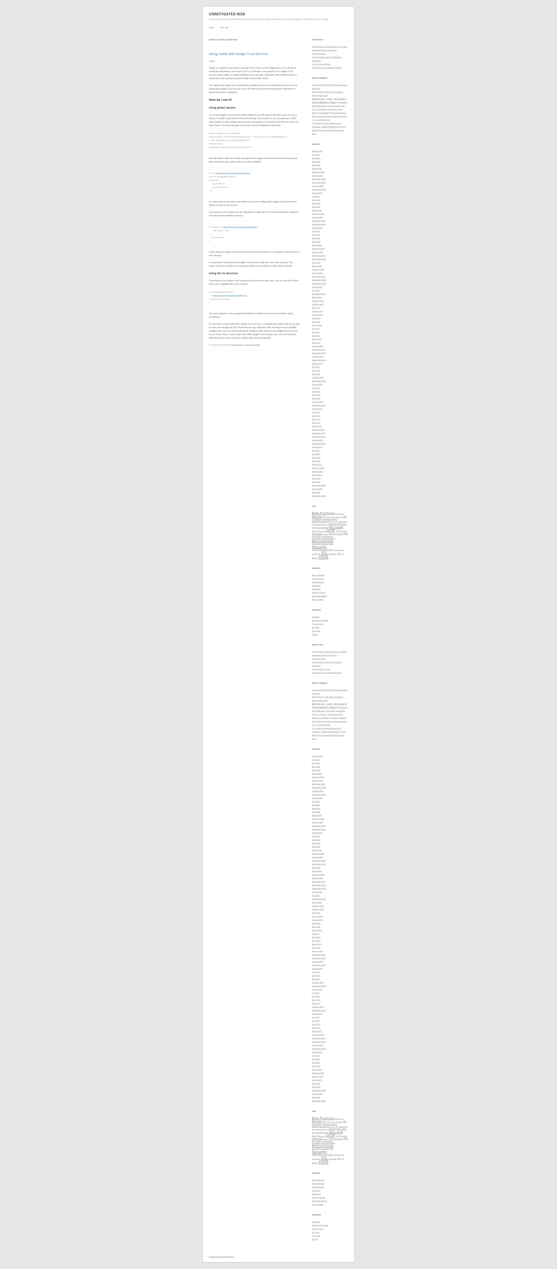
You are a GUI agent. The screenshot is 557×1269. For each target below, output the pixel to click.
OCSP (330, 530)
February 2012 (318, 468)
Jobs (344, 524)
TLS (339, 553)
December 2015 (318, 349)
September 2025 (319, 189)
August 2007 (317, 489)
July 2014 (315, 388)
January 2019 (317, 311)
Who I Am (224, 27)
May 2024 (316, 238)
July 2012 (315, 450)
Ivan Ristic (316, 585)
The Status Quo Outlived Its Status (327, 67)
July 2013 (315, 412)
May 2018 (316, 321)
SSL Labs (315, 627)
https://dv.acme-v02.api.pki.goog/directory (233, 173)
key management (320, 527)
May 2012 (316, 457)
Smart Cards (339, 550)
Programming (327, 536)
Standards (332, 554)
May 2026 (316, 161)
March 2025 (317, 210)
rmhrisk (315, 85)
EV (337, 521)
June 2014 (316, 391)
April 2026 (316, 165)
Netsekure (316, 589)
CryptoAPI (316, 519)
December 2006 (318, 496)
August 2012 (317, 447)
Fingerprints (343, 521)
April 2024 (316, 241)
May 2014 (316, 395)
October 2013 (317, 402)
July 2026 (315, 154)
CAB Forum (330, 517)
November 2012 (319, 436)
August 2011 (317, 475)
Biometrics (339, 514)
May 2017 (316, 332)
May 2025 (316, 203)
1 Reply (212, 61)
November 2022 (319, 280)
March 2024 (317, 245)
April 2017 (316, 335)
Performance (336, 534)
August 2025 (317, 193)
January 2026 (317, 175)
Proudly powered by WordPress (221, 1257)
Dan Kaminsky (318, 578)
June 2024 (316, 234)
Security (319, 546)
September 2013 (319, 405)
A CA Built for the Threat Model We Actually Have (329, 130)
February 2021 (318, 301)
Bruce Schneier (318, 575)
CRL (344, 516)
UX (343, 554)
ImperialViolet (318, 582)
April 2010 (316, 482)
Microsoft (336, 527)
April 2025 (316, 207)
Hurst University (319, 53)
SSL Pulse (316, 631)
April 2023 (316, 262)
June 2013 (316, 415)
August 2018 (317, 314)
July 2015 (315, 367)
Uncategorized (236, 345)
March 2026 (317, 168)
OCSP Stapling (341, 531)
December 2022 (318, 276)
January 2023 (317, 273)
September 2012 (319, 443)
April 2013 (316, 422)
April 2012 (316, 461)
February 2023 (318, 269)
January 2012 (317, 471)
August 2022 (317, 287)
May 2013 (316, 419)
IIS (313, 524)
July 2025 (315, 196)
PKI (346, 534)
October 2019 (317, 304)
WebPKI (315, 558)
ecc (334, 522)
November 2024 (319, 224)
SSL (324, 553)
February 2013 (318, 429)
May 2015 (316, 374)
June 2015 (316, 370)
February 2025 (318, 214)
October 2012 (317, 440)
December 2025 (318, 179)
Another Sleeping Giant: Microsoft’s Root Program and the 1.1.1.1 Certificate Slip (329, 116)
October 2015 (317, 356)
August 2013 (317, 408)
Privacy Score (317, 624)
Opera (325, 534)
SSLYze (315, 634)
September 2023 (319, 259)
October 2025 (317, 186)
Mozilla (315, 531)
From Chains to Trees (321, 64)
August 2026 (317, 151)
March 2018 (317, 325)
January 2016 (317, 346)
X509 (323, 557)
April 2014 (316, 398)
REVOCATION (322, 541)
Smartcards (316, 554)
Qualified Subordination (323, 538)
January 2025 (317, 217)
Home (211, 27)
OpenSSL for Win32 (320, 620)
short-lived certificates (322, 549)
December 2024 (318, 220)
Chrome (338, 517)
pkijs (319, 536)
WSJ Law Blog (317, 599)
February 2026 (318, 172)
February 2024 (318, 248)
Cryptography (329, 519)
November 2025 (319, 182)
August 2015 (317, 363)
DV (331, 522)
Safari (331, 544)
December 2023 (318, 255)
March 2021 (317, 297)
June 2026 (316, 158)
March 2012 (317, 464)
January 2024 (317, 252)
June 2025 (316, 200)
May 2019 (316, 308)
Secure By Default (319, 596)
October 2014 (317, 377)
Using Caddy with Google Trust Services (238, 53)
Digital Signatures (320, 521)
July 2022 (315, 290)
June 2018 (316, 318)
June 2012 (316, 454)
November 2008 (319, 485)
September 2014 (319, 381)
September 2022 (319, 283)
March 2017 (317, 339)
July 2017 (315, 328)
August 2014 (317, 384)
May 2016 (316, 342)
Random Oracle (318, 592)
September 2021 (319, 294)
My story (321, 531)
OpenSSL (317, 534)
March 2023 (317, 266)
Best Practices (323, 513)
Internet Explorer (321, 524)
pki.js (314, 536)
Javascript (335, 524)
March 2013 (317, 426)
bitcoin (317, 516)
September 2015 (319, 360)
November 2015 (319, 353)
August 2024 (317, 227)
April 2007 (316, 492)
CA (324, 516)
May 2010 (316, 478)
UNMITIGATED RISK (227, 14)
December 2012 (318, 433)
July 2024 (315, 231)
